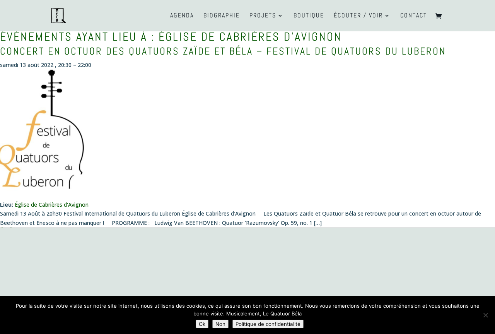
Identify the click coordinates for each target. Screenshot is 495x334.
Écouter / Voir (358, 16)
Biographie (221, 16)
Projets (262, 16)
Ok (202, 324)
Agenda (182, 16)
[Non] (485, 315)
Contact (413, 16)
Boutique (309, 16)
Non (220, 324)
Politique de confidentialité (268, 324)
